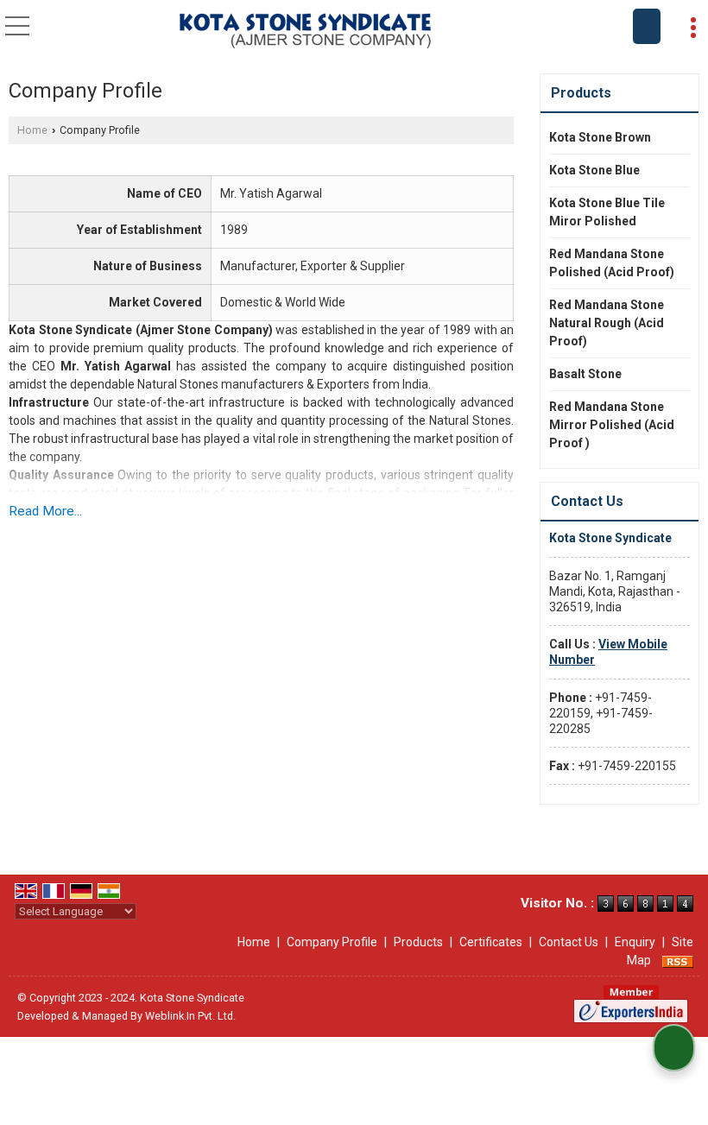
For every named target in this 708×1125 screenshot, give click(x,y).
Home (32, 129)
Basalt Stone (585, 374)
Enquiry (635, 942)
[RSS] (677, 960)
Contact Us (568, 942)
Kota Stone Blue (594, 170)
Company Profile (332, 942)
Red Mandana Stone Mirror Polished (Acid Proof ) (611, 425)
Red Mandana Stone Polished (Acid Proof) (611, 263)
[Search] (647, 26)
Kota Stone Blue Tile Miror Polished (607, 212)
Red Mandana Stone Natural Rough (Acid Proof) (606, 323)
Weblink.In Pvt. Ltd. (190, 1015)
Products (581, 93)
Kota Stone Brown (600, 137)
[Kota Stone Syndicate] (305, 32)
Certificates (490, 942)
